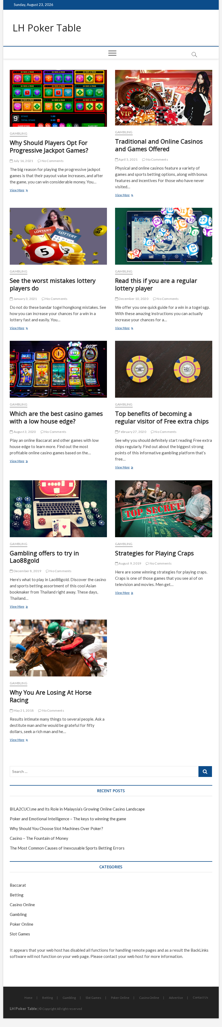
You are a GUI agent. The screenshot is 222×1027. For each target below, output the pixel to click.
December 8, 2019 (27, 571)
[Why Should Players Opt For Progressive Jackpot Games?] (58, 98)
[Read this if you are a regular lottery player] (163, 236)
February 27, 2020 (132, 432)
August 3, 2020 (24, 432)
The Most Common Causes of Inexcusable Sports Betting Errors (67, 847)
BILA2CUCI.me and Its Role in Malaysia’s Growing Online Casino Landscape (77, 808)
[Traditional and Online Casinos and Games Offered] (163, 97)
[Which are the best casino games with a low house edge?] (58, 369)
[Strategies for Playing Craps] (163, 508)
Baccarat (18, 885)
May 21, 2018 (23, 710)
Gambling (18, 133)
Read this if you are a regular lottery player (156, 284)
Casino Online (22, 904)
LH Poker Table (46, 28)
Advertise (176, 997)
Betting (17, 894)
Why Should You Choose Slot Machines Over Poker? (56, 828)
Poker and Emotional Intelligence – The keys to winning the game (68, 818)
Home (28, 997)
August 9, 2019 (129, 563)
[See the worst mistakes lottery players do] (58, 236)
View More (25, 190)
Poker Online (21, 924)
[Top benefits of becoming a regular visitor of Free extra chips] (163, 369)
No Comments (52, 161)
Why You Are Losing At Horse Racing (51, 696)
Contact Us (200, 997)
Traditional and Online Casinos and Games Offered (159, 145)
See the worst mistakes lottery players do (53, 284)
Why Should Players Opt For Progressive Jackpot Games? (49, 146)
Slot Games (20, 933)
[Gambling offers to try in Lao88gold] (58, 508)
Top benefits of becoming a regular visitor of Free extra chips (162, 417)
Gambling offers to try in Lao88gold (44, 557)
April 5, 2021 (128, 159)
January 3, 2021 (25, 299)
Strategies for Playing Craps (154, 553)
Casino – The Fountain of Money (39, 838)
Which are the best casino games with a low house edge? (56, 417)
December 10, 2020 (133, 299)
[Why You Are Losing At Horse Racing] (58, 648)
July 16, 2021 (23, 161)
